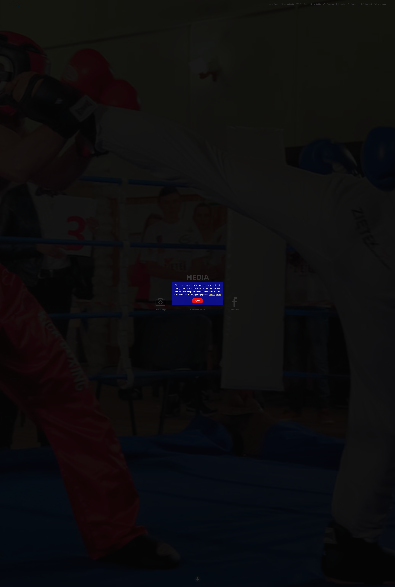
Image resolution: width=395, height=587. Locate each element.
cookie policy (215, 294)
